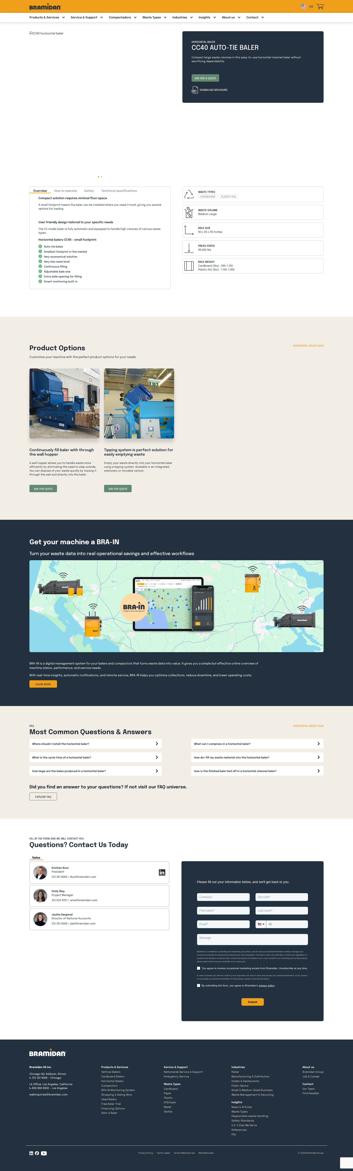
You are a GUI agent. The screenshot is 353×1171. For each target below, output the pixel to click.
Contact (252, 17)
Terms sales (163, 1153)
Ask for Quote (43, 488)
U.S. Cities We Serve (244, 1125)
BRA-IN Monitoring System (118, 1090)
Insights (204, 17)
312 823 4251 (59, 900)
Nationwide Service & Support (183, 1071)
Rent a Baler (109, 1112)
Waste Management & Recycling (252, 1094)
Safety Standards (242, 1120)
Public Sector (240, 1085)
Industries (179, 17)
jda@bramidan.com (83, 923)
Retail (235, 1071)
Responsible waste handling (249, 1116)
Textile (168, 1111)
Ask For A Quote (205, 78)
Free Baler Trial (111, 1103)
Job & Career (311, 1076)
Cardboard (171, 1088)
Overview (40, 191)
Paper (167, 1093)
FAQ (233, 1134)
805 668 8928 (40, 1088)
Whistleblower (206, 1153)
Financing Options (113, 1108)
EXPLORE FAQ (43, 796)
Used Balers (109, 1099)
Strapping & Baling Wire (116, 1094)
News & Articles (241, 1107)
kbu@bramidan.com (83, 876)
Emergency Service (176, 1076)
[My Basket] (320, 6)
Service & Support (84, 17)
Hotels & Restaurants (245, 1081)
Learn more (43, 684)
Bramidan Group (313, 1071)
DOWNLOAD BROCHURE (214, 89)
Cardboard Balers (112, 1076)
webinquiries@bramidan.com (48, 1094)
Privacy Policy (145, 1153)
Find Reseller (310, 1093)
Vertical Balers (110, 1071)
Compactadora (120, 17)
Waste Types (151, 17)
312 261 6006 (59, 876)
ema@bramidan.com (83, 900)
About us (228, 17)
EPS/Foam (170, 1102)
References (239, 1129)
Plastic (168, 1097)
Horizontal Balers (112, 1081)
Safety (89, 191)
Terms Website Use (184, 1153)
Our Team (308, 1088)
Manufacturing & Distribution (250, 1076)
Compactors (109, 1085)
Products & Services (44, 17)
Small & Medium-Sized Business (252, 1090)
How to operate (65, 191)
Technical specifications (119, 191)
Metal (167, 1107)
